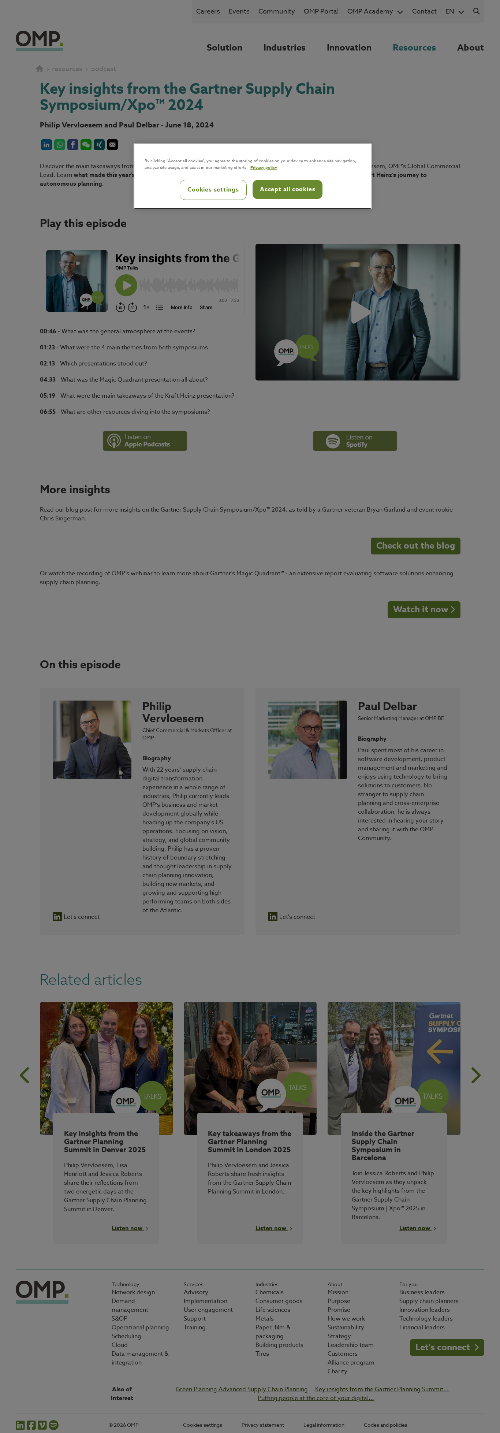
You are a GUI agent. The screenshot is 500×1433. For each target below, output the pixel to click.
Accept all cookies (287, 189)
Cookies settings (213, 189)
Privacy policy (263, 167)
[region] (253, 176)
